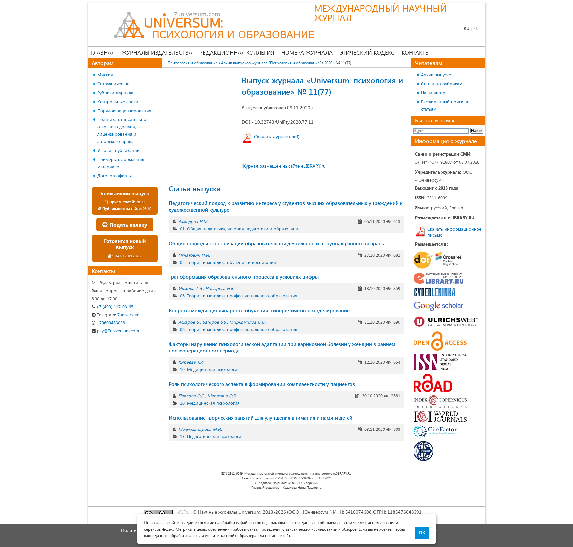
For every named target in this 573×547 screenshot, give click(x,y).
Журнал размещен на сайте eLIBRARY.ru (284, 166)
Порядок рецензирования (124, 110)
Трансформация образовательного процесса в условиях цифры (244, 277)
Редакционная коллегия (236, 52)
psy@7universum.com (117, 330)
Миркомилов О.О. (247, 322)
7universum (118, 314)
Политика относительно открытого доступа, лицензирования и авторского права (121, 130)
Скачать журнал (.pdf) (276, 136)
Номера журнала (307, 52)
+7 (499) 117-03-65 (114, 306)
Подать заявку (127, 224)
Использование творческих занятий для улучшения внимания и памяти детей (260, 417)
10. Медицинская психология (210, 369)
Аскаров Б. (189, 322)
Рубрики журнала (115, 92)
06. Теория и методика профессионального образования (238, 295)
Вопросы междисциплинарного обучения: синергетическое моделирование (259, 310)
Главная (103, 52)
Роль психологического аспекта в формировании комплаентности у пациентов (262, 384)
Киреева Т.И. (191, 362)
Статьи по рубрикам (441, 83)
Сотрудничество (113, 83)
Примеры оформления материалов (120, 162)
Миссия (105, 74)
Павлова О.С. (191, 395)
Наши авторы (434, 92)
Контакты (416, 52)
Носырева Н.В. (219, 288)
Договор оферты (114, 175)
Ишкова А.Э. (190, 288)
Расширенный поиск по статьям (445, 105)
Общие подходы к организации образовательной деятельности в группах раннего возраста (277, 243)
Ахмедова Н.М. (193, 221)
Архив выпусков (437, 74)
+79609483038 (110, 322)
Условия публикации (118, 150)
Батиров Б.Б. (214, 322)
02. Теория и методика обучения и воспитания (228, 262)
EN (476, 28)
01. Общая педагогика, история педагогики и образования (240, 228)
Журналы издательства (157, 52)
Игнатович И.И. (194, 255)
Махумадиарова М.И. (200, 429)
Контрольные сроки (117, 101)
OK (422, 532)
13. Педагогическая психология (212, 436)
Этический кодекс (367, 52)
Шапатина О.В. (221, 395)
